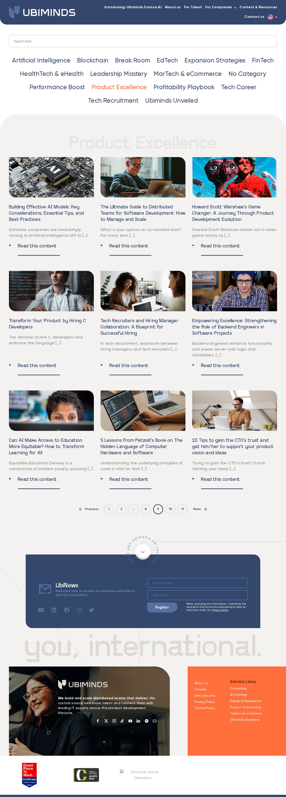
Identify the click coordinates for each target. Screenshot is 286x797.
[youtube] (130, 721)
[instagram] (114, 721)
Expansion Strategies (215, 61)
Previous (92, 509)
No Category (247, 74)
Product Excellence (119, 87)
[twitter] (106, 721)
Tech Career (239, 87)
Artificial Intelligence (41, 61)
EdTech (167, 61)
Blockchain (92, 61)
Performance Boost (57, 87)
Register (162, 607)
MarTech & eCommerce (188, 74)
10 (170, 509)
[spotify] (146, 721)
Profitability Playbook (184, 87)
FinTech (263, 61)
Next (197, 509)
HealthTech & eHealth (52, 74)
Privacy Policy (220, 610)
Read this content (33, 246)
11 (183, 509)
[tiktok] (122, 721)
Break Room (132, 61)
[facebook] (98, 721)
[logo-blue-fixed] (42, 8)
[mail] (154, 721)
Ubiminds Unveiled (171, 101)
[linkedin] (138, 721)
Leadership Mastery (118, 74)
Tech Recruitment (113, 101)
